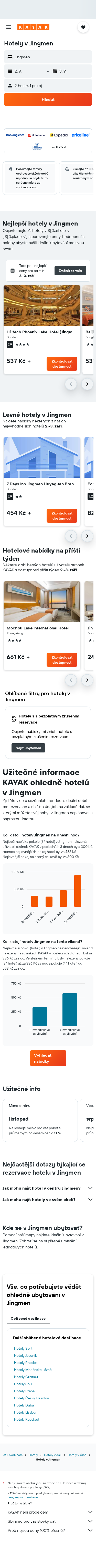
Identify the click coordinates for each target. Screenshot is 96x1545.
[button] (8, 27)
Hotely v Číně (77, 1455)
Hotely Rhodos (25, 1362)
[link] (28, 747)
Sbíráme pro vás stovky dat (32, 1521)
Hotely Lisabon (25, 1412)
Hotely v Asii (52, 1455)
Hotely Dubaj (24, 1405)
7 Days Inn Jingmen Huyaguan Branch (42, 483)
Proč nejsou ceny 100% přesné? (36, 1530)
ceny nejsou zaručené (23, 1497)
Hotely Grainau (26, 1377)
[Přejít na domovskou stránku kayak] (33, 27)
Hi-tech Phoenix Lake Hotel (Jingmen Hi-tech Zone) (42, 331)
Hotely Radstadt (26, 1419)
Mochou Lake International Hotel (38, 627)
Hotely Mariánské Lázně (33, 1369)
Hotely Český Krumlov (31, 1398)
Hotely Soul (23, 1384)
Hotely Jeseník (25, 1355)
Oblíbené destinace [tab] (28, 1318)
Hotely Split (23, 1348)
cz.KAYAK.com (13, 1455)
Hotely (33, 1455)
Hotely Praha (24, 1391)
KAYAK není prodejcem (28, 1512)
